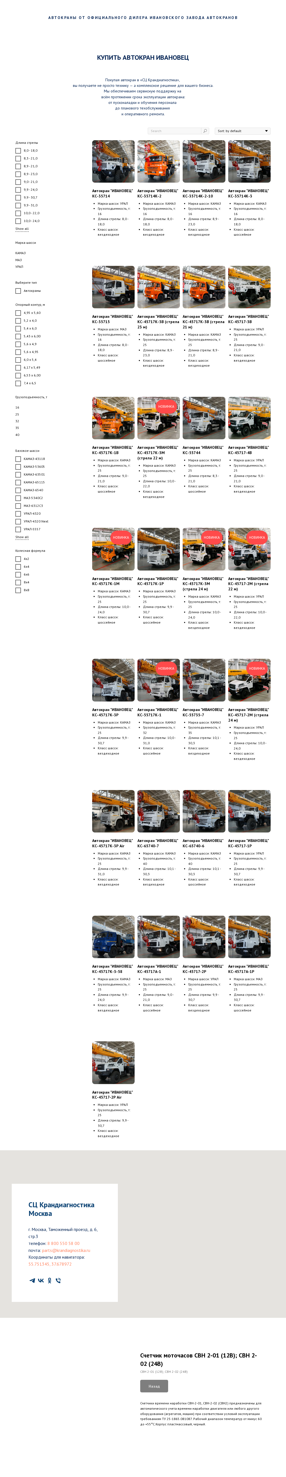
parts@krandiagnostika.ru (66, 1250)
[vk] (40, 1280)
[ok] (49, 1280)
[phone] (58, 1280)
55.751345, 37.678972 (50, 1264)
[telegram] (32, 1280)
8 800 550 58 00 (63, 1243)
